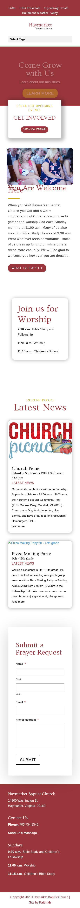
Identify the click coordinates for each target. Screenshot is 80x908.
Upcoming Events (56, 8)
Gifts (12, 8)
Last (18, 694)
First (18, 679)
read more (18, 526)
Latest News (23, 482)
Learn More (40, 90)
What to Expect (27, 268)
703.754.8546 (28, 824)
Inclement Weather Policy (40, 13)
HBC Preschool (29, 8)
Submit (28, 760)
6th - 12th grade (23, 558)
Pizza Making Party (31, 553)
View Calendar (34, 129)
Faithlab (45, 902)
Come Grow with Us (40, 66)
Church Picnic (26, 468)
